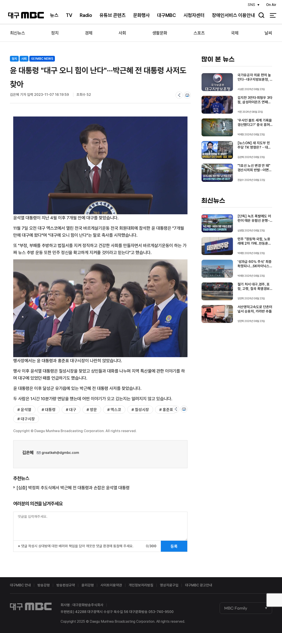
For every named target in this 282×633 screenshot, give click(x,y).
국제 (234, 33)
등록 (174, 546)
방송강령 (43, 585)
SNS (251, 5)
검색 (260, 15)
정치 (55, 33)
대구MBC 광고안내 (198, 585)
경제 (88, 33)
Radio (86, 15)
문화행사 (141, 15)
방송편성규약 (65, 585)
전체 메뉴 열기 (273, 15)
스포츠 (199, 33)
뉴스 (54, 15)
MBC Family (235, 608)
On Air (271, 5)
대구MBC (26, 15)
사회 (122, 33)
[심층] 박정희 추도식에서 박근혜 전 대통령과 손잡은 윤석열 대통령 (73, 487)
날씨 (268, 33)
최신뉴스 (17, 33)
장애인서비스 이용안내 (233, 15)
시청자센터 (194, 15)
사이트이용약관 (111, 585)
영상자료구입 (169, 585)
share (179, 95)
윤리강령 (88, 585)
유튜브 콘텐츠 (112, 15)
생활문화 (159, 33)
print (187, 95)
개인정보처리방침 (141, 585)
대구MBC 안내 (20, 585)
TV (69, 15)
